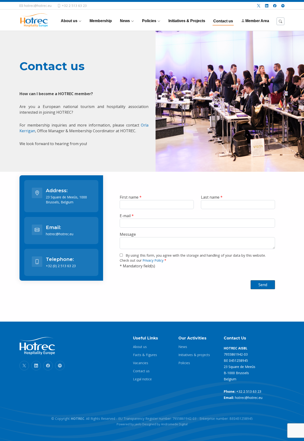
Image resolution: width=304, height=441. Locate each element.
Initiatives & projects (194, 355)
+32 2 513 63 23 (248, 391)
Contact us (141, 371)
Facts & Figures (145, 355)
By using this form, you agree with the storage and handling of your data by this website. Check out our (193, 258)
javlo (138, 424)
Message (128, 234)
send (262, 284)
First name (131, 197)
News (182, 346)
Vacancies (140, 363)
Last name (212, 197)
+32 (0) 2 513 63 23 (61, 266)
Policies (184, 363)
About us (140, 346)
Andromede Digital (174, 424)
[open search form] (280, 21)
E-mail (127, 215)
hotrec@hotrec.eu (59, 234)
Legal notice (142, 379)
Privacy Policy (152, 260)
